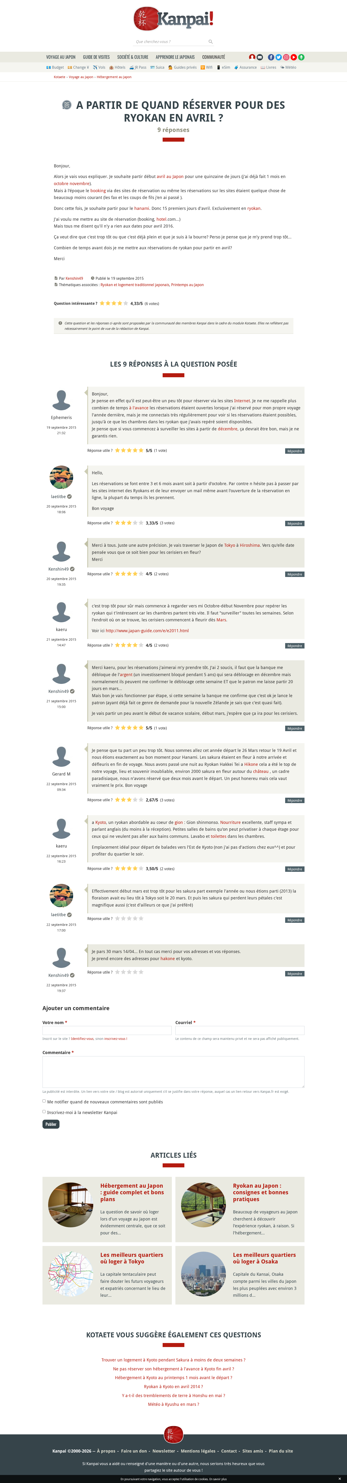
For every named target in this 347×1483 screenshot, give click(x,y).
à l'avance (138, 408)
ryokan (254, 208)
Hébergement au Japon (114, 77)
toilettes (218, 836)
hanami (141, 208)
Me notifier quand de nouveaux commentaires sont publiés (105, 1102)
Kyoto (100, 822)
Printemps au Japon (187, 284)
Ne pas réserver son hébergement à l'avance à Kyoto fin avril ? (173, 1369)
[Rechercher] (211, 41)
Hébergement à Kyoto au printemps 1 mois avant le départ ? (173, 1377)
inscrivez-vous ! (115, 1038)
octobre (61, 183)
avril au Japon (170, 176)
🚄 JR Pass (137, 67)
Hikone (251, 764)
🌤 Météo (288, 67)
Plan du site (281, 1451)
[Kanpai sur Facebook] (271, 57)
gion (179, 822)
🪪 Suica (157, 67)
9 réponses (173, 129)
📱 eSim (223, 67)
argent (126, 674)
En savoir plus (218, 1479)
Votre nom (54, 1022)
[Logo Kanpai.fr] (173, 19)
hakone (168, 958)
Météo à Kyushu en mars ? (173, 1404)
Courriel (185, 1022)
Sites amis (252, 1451)
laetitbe (58, 496)
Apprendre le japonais (175, 57)
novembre (79, 183)
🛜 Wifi (206, 67)
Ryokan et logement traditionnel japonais (135, 284)
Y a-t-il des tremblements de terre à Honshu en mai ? (173, 1395)
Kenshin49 (74, 278)
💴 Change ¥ (78, 67)
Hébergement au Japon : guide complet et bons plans (132, 1192)
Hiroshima (250, 545)
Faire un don (134, 1451)
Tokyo (229, 545)
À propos (106, 1451)
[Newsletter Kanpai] (260, 57)
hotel (161, 219)
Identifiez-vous (82, 1038)
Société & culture (132, 57)
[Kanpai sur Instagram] (286, 57)
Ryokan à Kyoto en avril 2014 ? (173, 1386)
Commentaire (58, 1052)
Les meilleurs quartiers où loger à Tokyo (131, 1258)
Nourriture (230, 822)
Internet (242, 400)
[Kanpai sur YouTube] (294, 57)
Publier (51, 1124)
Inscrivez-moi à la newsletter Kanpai (82, 1112)
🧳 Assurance (245, 67)
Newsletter (163, 1451)
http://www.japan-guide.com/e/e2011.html (147, 630)
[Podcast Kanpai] (301, 57)
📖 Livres (268, 67)
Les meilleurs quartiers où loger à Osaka (264, 1258)
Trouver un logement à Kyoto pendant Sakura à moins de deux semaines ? (173, 1360)
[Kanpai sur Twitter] (278, 57)
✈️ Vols (99, 67)
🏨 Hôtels (117, 67)
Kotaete (59, 77)
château (261, 771)
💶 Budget (55, 67)
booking (98, 190)
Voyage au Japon (61, 57)
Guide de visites (96, 57)
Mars (221, 620)
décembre (227, 429)
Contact (229, 1451)
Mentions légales (198, 1451)
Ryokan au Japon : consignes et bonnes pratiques (260, 1192)
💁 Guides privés (182, 67)
